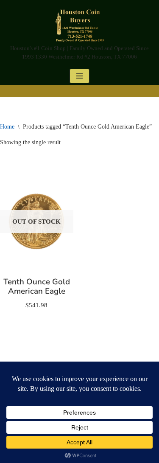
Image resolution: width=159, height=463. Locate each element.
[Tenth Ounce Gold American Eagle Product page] (37, 221)
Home (7, 126)
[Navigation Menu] (79, 76)
